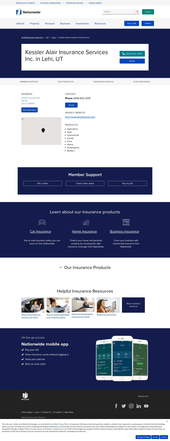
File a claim (49, 184)
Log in (148, 12)
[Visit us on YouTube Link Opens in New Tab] (146, 408)
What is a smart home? (106, 314)
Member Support (29, 82)
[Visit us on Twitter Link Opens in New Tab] (123, 408)
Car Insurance (40, 231)
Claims (147, 23)
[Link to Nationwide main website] (28, 15)
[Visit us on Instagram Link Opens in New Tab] (131, 408)
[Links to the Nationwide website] (25, 399)
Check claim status (90, 184)
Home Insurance (84, 231)
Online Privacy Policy (61, 424)
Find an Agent (26, 412)
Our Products (66, 82)
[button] (43, 130)
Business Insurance (124, 231)
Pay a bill (131, 23)
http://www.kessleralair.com (80, 117)
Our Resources (141, 82)
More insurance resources (136, 305)
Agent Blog (68, 412)
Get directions (29, 110)
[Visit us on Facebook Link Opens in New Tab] (116, 408)
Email (132, 61)
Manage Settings (143, 437)
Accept (155, 437)
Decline (164, 437)
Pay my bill (134, 184)
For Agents (57, 412)
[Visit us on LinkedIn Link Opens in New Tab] (138, 408)
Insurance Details (103, 82)
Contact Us (46, 412)
